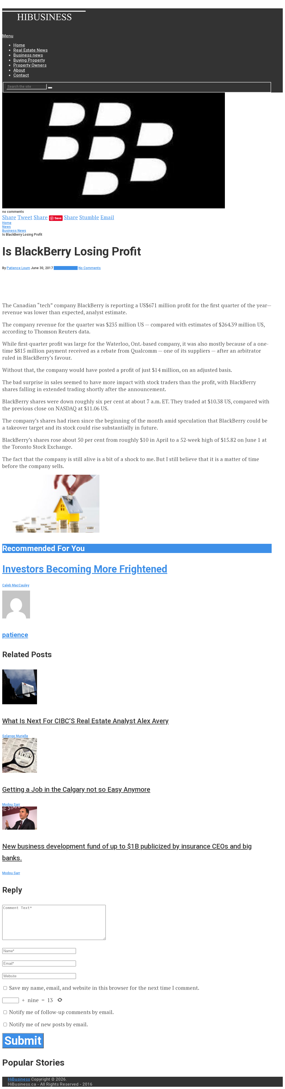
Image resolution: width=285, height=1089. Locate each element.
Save (58, 218)
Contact (21, 75)
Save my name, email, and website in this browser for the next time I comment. (104, 987)
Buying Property (29, 60)
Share (9, 217)
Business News (14, 231)
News (6, 227)
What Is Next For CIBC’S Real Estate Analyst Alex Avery (85, 721)
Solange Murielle (15, 736)
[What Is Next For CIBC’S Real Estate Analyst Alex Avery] (137, 687)
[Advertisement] (103, 282)
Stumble (89, 217)
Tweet (25, 217)
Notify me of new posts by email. (48, 1024)
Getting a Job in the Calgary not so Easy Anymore (76, 789)
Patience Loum (18, 268)
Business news (28, 55)
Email (107, 217)
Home (19, 45)
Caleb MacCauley (15, 585)
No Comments (89, 268)
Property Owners (29, 65)
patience (15, 635)
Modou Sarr (11, 805)
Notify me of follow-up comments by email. (61, 1011)
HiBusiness (19, 1079)
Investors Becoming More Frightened (84, 569)
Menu (7, 35)
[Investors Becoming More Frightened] (137, 504)
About (19, 70)
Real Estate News (30, 50)
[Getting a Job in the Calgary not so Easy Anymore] (137, 756)
